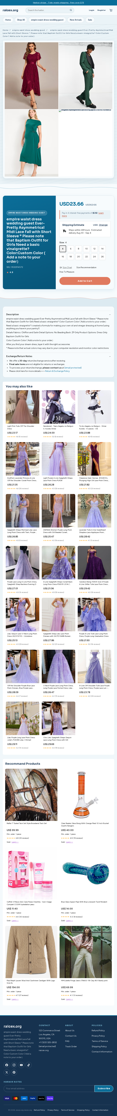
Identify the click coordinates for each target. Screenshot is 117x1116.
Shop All (21, 20)
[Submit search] (71, 10)
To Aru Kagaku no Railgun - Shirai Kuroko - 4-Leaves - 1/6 (92, 427)
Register (102, 10)
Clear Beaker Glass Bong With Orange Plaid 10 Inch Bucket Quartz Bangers (85, 824)
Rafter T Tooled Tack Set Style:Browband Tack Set (27, 823)
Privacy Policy (98, 1036)
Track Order (71, 1046)
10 (86, 248)
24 (94, 256)
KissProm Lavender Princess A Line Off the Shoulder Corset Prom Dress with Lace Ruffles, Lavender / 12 (21, 479)
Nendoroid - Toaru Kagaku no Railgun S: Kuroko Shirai (58, 427)
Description (12, 314)
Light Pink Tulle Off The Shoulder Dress (20, 427)
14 (102, 248)
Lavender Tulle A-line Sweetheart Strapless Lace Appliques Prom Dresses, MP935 (92, 531)
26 (102, 256)
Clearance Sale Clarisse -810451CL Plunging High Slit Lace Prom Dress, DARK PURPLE (93, 479)
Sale (90, 20)
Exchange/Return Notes (19, 356)
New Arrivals (76, 20)
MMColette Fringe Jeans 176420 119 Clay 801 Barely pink (84, 980)
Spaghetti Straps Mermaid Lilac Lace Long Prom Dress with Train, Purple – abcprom (22, 531)
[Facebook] (7, 1065)
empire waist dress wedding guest (47, 20)
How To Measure (66, 272)
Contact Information (102, 1051)
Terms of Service (100, 1041)
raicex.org (10, 10)
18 (70, 256)
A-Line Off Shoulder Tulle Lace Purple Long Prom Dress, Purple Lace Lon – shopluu (94, 687)
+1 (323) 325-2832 (48, 1042)
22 (86, 256)
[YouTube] (21, 1065)
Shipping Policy (99, 1046)
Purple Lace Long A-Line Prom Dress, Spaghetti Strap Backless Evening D (22, 583)
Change (103, 225)
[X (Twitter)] (7, 1072)
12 (94, 248)
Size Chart (67, 267)
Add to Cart (85, 281)
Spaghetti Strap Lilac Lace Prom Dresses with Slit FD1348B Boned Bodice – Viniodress (56, 635)
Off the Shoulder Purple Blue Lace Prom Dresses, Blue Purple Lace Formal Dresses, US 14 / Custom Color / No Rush (21, 687)
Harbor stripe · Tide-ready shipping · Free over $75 (58, 3)
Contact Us (70, 1036)
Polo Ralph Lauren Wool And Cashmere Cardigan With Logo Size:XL (31, 981)
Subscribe (104, 1088)
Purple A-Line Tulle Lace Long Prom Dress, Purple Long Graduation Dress (93, 635)
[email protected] (73, 367)
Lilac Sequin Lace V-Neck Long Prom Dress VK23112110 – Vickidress (22, 635)
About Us (69, 1030)
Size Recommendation (86, 267)
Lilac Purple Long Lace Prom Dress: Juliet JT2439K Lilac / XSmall (21, 738)
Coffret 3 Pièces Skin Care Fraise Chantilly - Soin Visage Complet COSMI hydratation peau (29, 903)
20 (78, 256)
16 (63, 256)
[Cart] (111, 10)
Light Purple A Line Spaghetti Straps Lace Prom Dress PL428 (58, 479)
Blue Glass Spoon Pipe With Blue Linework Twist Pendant (84, 902)
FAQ (67, 1041)
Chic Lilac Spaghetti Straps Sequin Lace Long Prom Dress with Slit (57, 738)
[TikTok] (29, 1065)
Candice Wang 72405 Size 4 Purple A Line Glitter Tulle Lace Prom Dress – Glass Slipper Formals (94, 583)
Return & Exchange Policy (57, 371)
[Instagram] (14, 1065)
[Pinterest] (14, 1072)
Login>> (15, 842)
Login (91, 10)
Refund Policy (98, 1030)
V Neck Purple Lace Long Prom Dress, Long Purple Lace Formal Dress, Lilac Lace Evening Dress (58, 687)
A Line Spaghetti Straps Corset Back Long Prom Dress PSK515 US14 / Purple (57, 583)
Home (8, 20)
